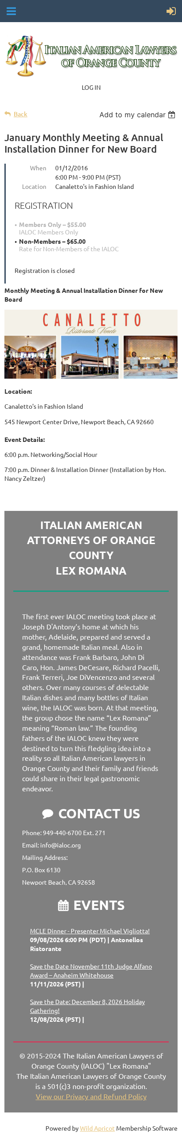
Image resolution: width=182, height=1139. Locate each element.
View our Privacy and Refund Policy (91, 1096)
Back (20, 114)
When (38, 168)
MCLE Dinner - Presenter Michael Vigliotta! (90, 931)
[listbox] (138, 114)
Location (34, 186)
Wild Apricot (97, 1128)
